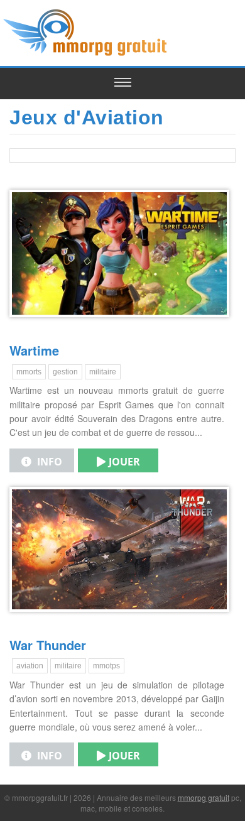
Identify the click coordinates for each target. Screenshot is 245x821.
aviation (29, 665)
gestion (65, 371)
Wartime (34, 350)
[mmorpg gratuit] (86, 54)
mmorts (28, 371)
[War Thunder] (119, 621)
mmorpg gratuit (203, 797)
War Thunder (47, 645)
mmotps (106, 665)
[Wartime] (119, 327)
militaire (102, 371)
